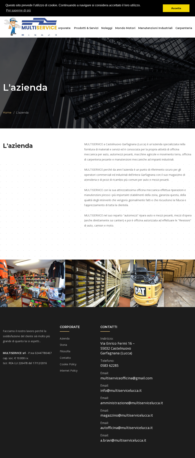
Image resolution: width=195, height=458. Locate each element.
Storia (63, 345)
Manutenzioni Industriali (155, 28)
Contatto (65, 358)
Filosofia (65, 351)
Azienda (65, 338)
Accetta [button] (176, 8)
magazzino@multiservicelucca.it (126, 415)
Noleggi (106, 28)
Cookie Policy (68, 364)
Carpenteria (183, 28)
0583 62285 (109, 365)
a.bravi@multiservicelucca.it (123, 440)
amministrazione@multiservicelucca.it (131, 403)
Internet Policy (69, 370)
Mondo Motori (125, 28)
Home (7, 112)
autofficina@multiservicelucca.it (126, 427)
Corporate (63, 28)
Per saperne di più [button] (18, 10)
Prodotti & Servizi (86, 28)
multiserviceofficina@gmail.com (126, 378)
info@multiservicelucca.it (121, 390)
